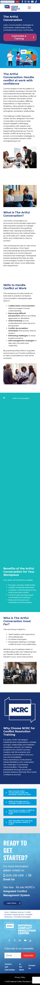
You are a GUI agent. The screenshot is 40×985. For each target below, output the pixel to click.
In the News (21, 967)
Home (6, 912)
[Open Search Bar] (5, 5)
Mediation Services (17, 912)
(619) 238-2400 (14, 875)
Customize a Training (19, 37)
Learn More (11, 903)
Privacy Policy (20, 977)
